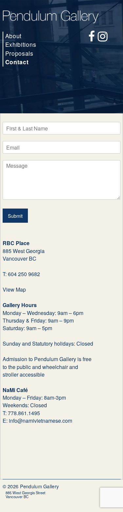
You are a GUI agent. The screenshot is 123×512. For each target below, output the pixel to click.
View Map (14, 289)
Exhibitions (20, 44)
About (13, 36)
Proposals (19, 53)
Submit (15, 215)
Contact (17, 62)
